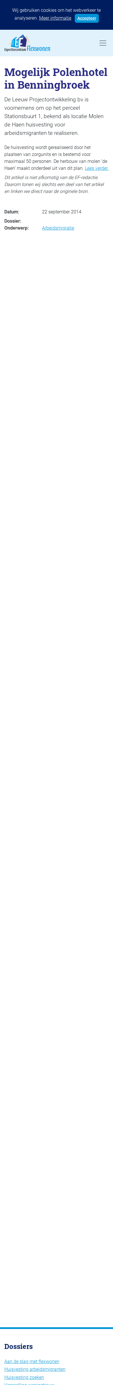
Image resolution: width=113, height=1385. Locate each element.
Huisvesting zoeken (24, 1377)
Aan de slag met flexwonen (31, 1361)
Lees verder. (97, 168)
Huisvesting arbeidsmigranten (34, 1369)
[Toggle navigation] (103, 43)
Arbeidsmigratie (58, 228)
